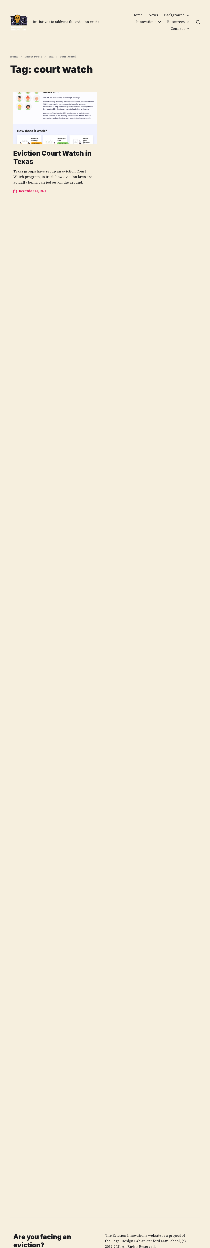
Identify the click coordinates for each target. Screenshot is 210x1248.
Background (174, 15)
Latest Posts (33, 56)
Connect (178, 29)
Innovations (146, 22)
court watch (68, 56)
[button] (198, 22)
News (153, 15)
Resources (176, 22)
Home (137, 15)
